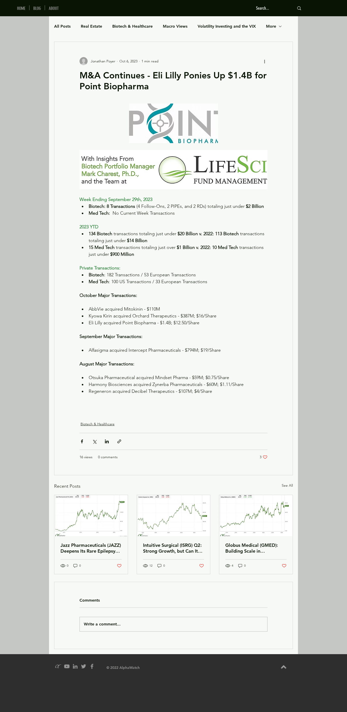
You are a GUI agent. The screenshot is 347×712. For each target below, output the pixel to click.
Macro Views (175, 26)
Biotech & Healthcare (132, 26)
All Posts (62, 26)
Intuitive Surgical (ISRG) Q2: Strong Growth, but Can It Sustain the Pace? (172, 548)
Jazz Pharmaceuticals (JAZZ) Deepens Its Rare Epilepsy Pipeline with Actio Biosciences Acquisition (90, 548)
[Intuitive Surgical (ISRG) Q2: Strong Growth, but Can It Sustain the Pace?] (173, 515)
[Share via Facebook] (82, 441)
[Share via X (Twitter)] (94, 441)
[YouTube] (67, 666)
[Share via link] (119, 441)
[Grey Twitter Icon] (83, 666)
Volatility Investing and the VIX (227, 26)
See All (287, 485)
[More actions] (264, 61)
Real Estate (91, 26)
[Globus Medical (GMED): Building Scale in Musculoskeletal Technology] (256, 515)
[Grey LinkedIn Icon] (75, 666)
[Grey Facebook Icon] (92, 666)
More (271, 26)
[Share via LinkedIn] (106, 441)
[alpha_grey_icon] (58, 666)
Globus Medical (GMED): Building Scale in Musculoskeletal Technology (255, 548)
